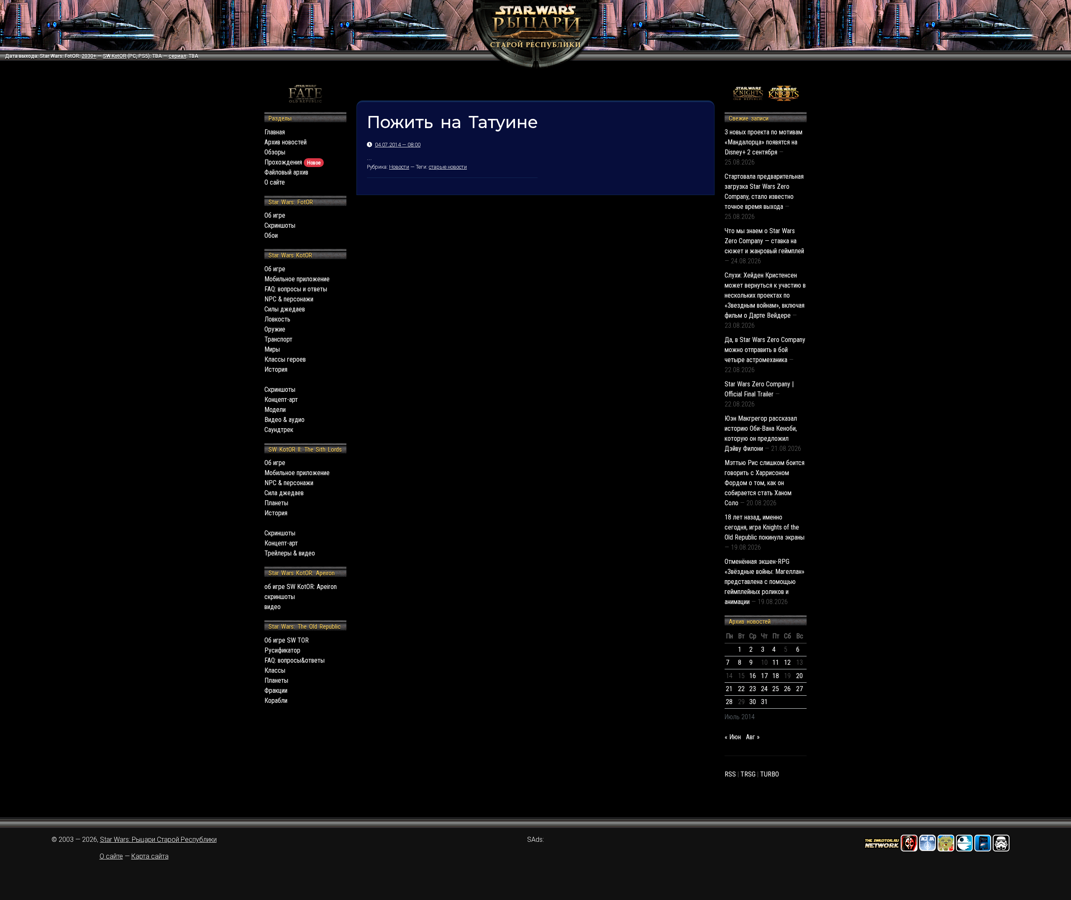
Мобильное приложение (297, 279)
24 (764, 689)
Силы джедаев (284, 309)
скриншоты (279, 597)
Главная (274, 132)
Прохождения (292, 162)
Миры (272, 349)
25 (775, 689)
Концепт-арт (281, 400)
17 (764, 676)
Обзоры (274, 152)
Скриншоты (279, 225)
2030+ (89, 56)
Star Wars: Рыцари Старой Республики (158, 839)
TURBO (769, 774)
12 (787, 662)
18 (775, 676)
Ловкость (277, 319)
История (275, 369)
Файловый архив (286, 172)
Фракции (275, 690)
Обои (271, 235)
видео (272, 607)
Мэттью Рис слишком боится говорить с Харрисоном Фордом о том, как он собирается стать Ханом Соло (765, 483)
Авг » (753, 737)
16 (752, 676)
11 (775, 662)
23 (752, 689)
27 (799, 689)
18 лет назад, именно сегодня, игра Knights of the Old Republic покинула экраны (765, 527)
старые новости (448, 167)
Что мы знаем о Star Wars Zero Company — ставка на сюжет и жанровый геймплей (764, 241)
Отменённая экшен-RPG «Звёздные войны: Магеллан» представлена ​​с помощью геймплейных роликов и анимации (765, 582)
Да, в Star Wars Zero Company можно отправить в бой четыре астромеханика (765, 350)
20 (799, 676)
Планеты (276, 503)
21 (729, 689)
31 (764, 702)
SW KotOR (114, 56)
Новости (399, 167)
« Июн (733, 737)
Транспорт (278, 339)
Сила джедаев (284, 493)
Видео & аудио (284, 420)
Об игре (274, 215)
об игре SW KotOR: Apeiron (300, 587)
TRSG (748, 774)
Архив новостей (285, 142)
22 (741, 689)
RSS (730, 774)
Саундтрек (278, 430)
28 (729, 702)
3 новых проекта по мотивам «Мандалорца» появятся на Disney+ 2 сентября (763, 142)
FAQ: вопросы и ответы (295, 289)
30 (752, 702)
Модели (275, 410)
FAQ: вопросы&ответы (294, 660)
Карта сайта (150, 856)
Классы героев (285, 359)
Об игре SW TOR (286, 640)
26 (787, 689)
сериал (177, 56)
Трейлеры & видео (289, 553)
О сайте (274, 182)
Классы (274, 670)
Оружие (274, 329)
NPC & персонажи (288, 299)
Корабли (275, 701)
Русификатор (282, 650)
